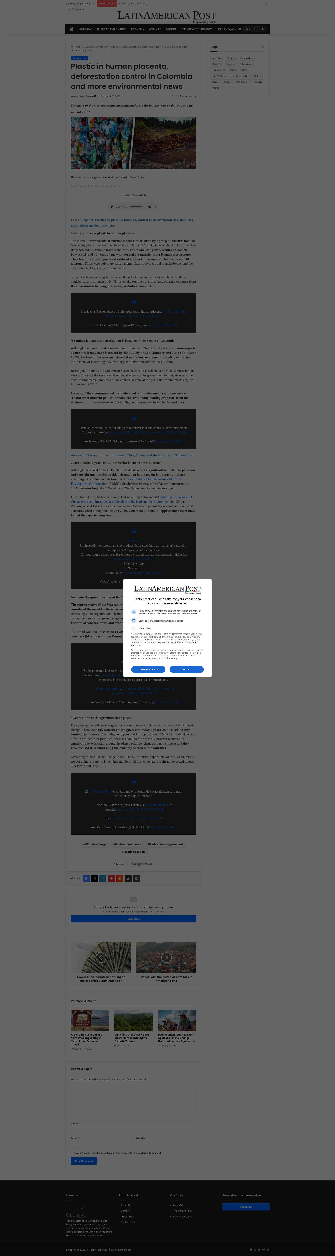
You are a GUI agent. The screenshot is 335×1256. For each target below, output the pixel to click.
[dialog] (167, 628)
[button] (167, 628)
